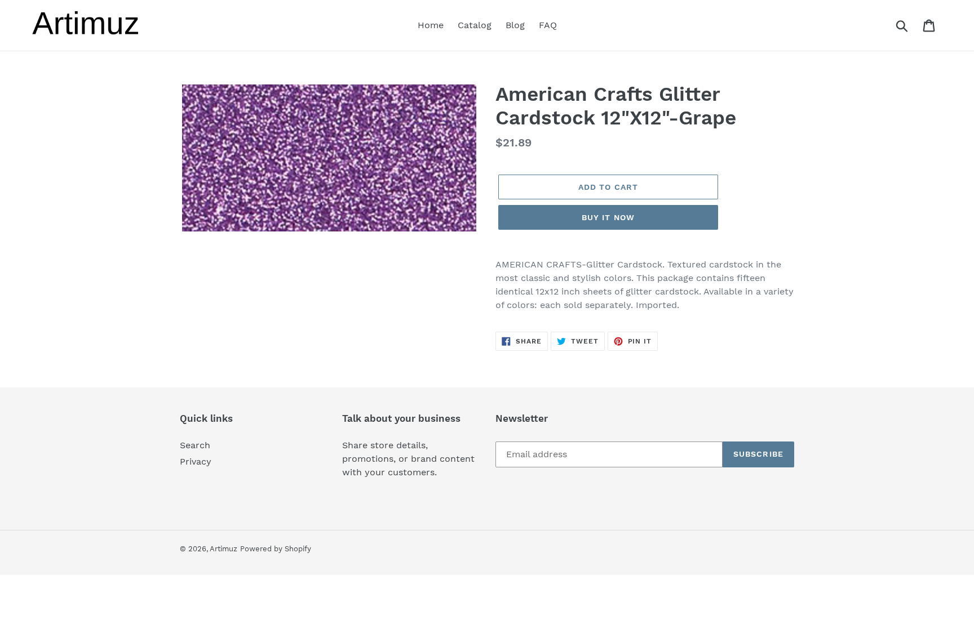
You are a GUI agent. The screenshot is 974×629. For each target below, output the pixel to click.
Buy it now (608, 217)
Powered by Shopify (275, 549)
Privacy (195, 461)
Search (195, 445)
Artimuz (223, 549)
